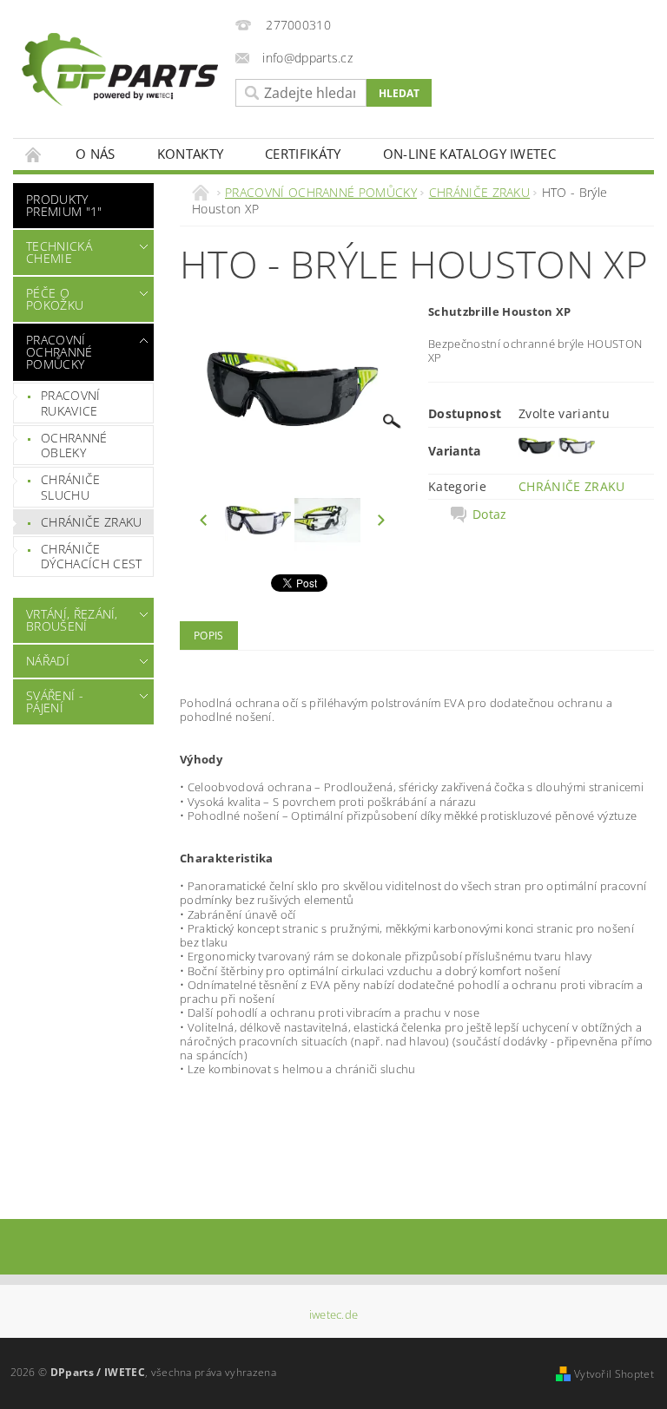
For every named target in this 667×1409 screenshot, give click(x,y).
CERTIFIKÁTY (303, 153)
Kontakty (190, 153)
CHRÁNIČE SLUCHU (71, 487)
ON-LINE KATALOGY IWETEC (469, 153)
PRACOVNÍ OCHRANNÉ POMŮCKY (59, 351)
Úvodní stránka (34, 154)
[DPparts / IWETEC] (120, 69)
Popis (209, 635)
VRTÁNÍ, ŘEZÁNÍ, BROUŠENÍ (72, 620)
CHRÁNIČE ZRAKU (91, 522)
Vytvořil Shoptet (614, 1373)
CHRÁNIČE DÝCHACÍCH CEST (91, 557)
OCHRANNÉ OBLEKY (74, 445)
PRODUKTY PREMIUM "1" (64, 205)
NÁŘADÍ (47, 660)
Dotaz (489, 514)
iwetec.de (334, 1315)
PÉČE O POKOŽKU (54, 299)
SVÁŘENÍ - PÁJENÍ (54, 701)
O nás (96, 153)
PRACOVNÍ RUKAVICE (71, 403)
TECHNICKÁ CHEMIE (59, 252)
